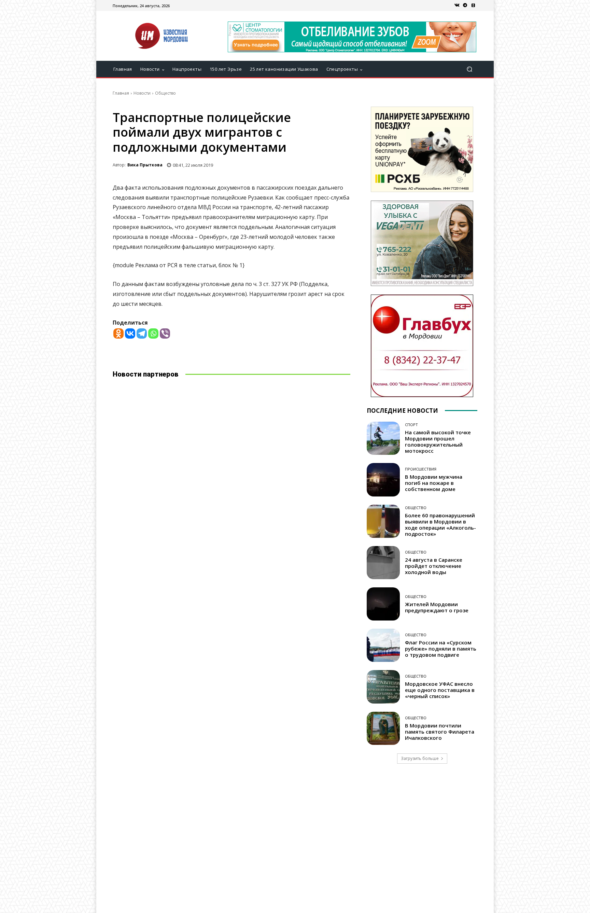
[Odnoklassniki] (118, 333)
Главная (121, 93)
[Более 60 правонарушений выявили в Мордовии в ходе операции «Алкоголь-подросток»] (383, 521)
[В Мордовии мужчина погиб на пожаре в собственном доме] (383, 479)
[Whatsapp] (153, 333)
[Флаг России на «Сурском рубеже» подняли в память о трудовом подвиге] (383, 645)
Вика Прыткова (145, 165)
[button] (469, 69)
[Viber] (165, 333)
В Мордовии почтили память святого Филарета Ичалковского (439, 731)
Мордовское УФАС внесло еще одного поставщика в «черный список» (440, 689)
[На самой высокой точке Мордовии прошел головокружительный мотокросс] (383, 438)
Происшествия (420, 469)
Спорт (411, 424)
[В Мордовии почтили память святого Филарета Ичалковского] (383, 728)
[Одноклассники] (473, 5)
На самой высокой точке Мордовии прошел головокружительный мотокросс (438, 441)
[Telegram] (465, 5)
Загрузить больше (420, 758)
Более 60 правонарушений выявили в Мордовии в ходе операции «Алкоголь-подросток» (440, 524)
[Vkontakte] (130, 333)
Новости (142, 93)
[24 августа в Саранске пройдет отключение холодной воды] (383, 562)
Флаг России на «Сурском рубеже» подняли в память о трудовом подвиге (440, 648)
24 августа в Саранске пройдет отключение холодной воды (433, 565)
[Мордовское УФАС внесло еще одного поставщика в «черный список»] (383, 686)
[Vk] (457, 5)
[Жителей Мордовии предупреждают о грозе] (383, 604)
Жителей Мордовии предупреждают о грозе (436, 607)
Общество (165, 93)
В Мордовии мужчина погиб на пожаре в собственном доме (433, 482)
